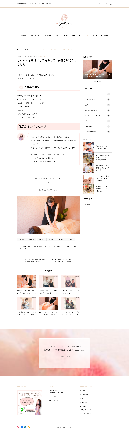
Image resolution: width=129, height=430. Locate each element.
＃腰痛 (67, 246)
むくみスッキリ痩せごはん (97, 115)
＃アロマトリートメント (59, 246)
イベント (97, 121)
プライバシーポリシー (86, 410)
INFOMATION (86, 386)
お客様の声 (47, 35)
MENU (58, 35)
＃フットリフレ (24, 248)
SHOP (95, 35)
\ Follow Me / (22, 386)
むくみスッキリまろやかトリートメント (56, 391)
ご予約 (105, 35)
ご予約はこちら (64, 356)
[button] (94, 81)
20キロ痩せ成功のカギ (97, 110)
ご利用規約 (83, 406)
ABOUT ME (76, 35)
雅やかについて (85, 390)
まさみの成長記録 (97, 131)
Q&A (66, 35)
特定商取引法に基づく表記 (88, 414)
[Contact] (25, 427)
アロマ (97, 94)
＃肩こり (49, 246)
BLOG (87, 35)
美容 (97, 105)
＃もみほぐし (73, 246)
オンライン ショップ (55, 400)
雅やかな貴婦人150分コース (48, 190)
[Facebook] (22, 427)
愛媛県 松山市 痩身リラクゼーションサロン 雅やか (34, 4)
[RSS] (29, 427)
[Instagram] (18, 427)
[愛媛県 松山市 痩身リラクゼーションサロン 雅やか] (64, 21)
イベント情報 (53, 396)
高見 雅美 (29, 246)
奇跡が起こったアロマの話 (97, 99)
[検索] (99, 4)
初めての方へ (34, 35)
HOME (23, 35)
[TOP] (123, 424)
